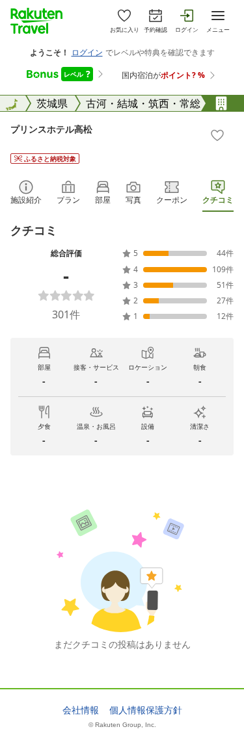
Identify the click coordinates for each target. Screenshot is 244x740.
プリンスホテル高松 (51, 129)
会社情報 (80, 710)
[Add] (217, 135)
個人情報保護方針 (145, 710)
